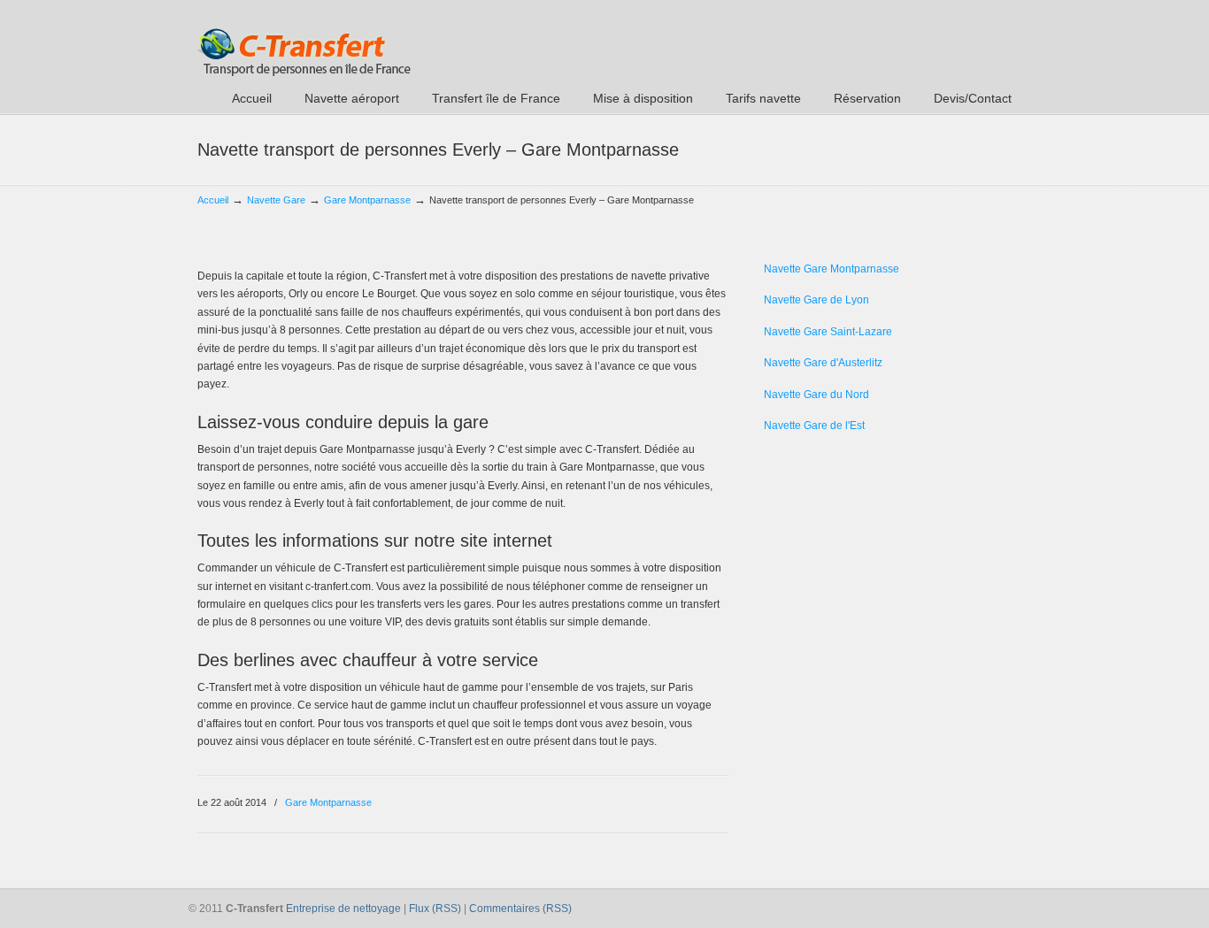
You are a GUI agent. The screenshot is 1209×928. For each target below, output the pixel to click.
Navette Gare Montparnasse (831, 269)
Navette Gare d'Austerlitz (823, 363)
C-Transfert (304, 40)
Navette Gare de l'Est (814, 425)
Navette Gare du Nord (816, 394)
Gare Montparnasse (367, 200)
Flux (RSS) (435, 908)
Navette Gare (276, 200)
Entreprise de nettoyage (343, 908)
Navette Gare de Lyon (816, 300)
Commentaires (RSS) (520, 908)
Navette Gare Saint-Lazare (828, 332)
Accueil (212, 200)
